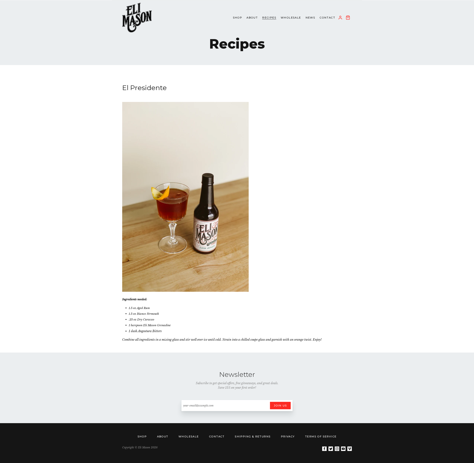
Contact (217, 436)
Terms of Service (320, 436)
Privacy (288, 436)
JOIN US (280, 405)
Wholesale (189, 436)
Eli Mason (144, 447)
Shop (143, 436)
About (163, 436)
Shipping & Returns (253, 436)
